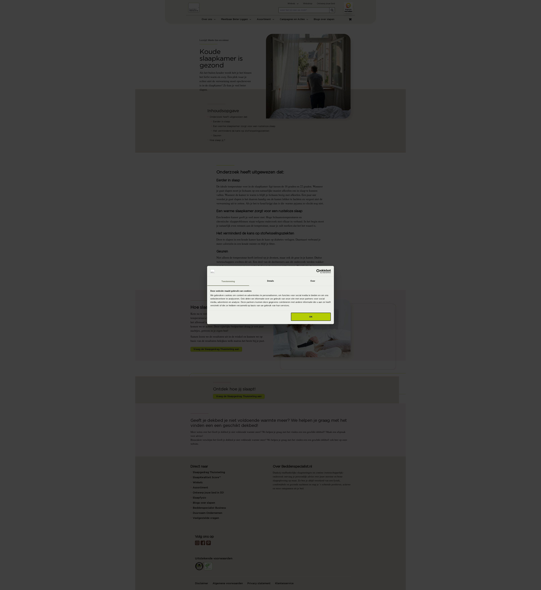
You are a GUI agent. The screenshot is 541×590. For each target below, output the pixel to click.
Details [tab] (270, 281)
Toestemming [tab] (228, 281)
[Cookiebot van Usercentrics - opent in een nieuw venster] (318, 271)
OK (310, 316)
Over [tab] (312, 281)
